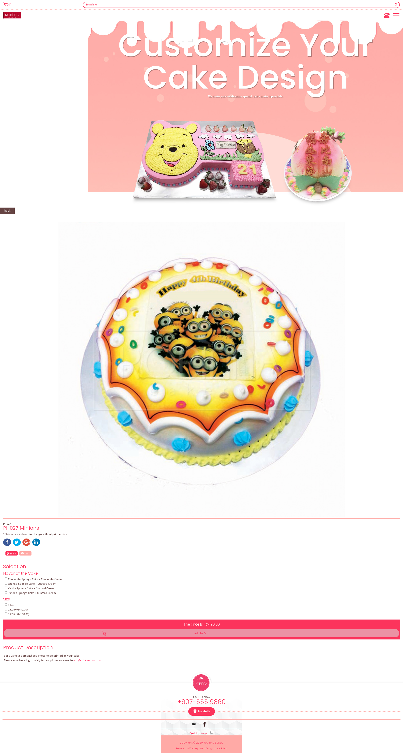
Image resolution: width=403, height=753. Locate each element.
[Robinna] (12, 15)
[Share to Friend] (11, 553)
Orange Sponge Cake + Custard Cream (32, 584)
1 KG (11, 605)
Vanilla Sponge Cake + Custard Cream (31, 588)
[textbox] (238, 5)
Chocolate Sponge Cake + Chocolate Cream (35, 579)
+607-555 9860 (201, 701)
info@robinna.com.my (87, 660)
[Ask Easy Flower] (25, 553)
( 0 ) (9, 4)
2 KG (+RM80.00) (18, 609)
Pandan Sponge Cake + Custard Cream (32, 593)
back (7, 210)
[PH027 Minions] (201, 516)
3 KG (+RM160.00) (18, 614)
